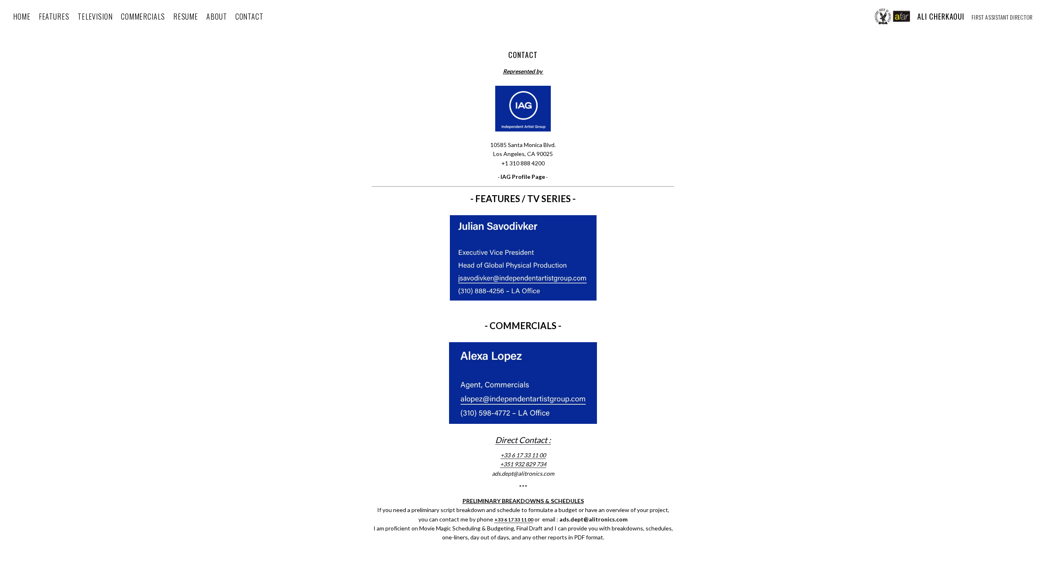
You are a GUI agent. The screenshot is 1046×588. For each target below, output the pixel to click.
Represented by (523, 71)
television (95, 16)
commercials (143, 16)
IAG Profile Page (523, 176)
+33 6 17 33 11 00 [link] (523, 455)
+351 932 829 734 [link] (523, 464)
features (54, 16)
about (216, 16)
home (22, 16)
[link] (523, 441)
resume (185, 16)
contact (249, 16)
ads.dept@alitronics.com (523, 473)
